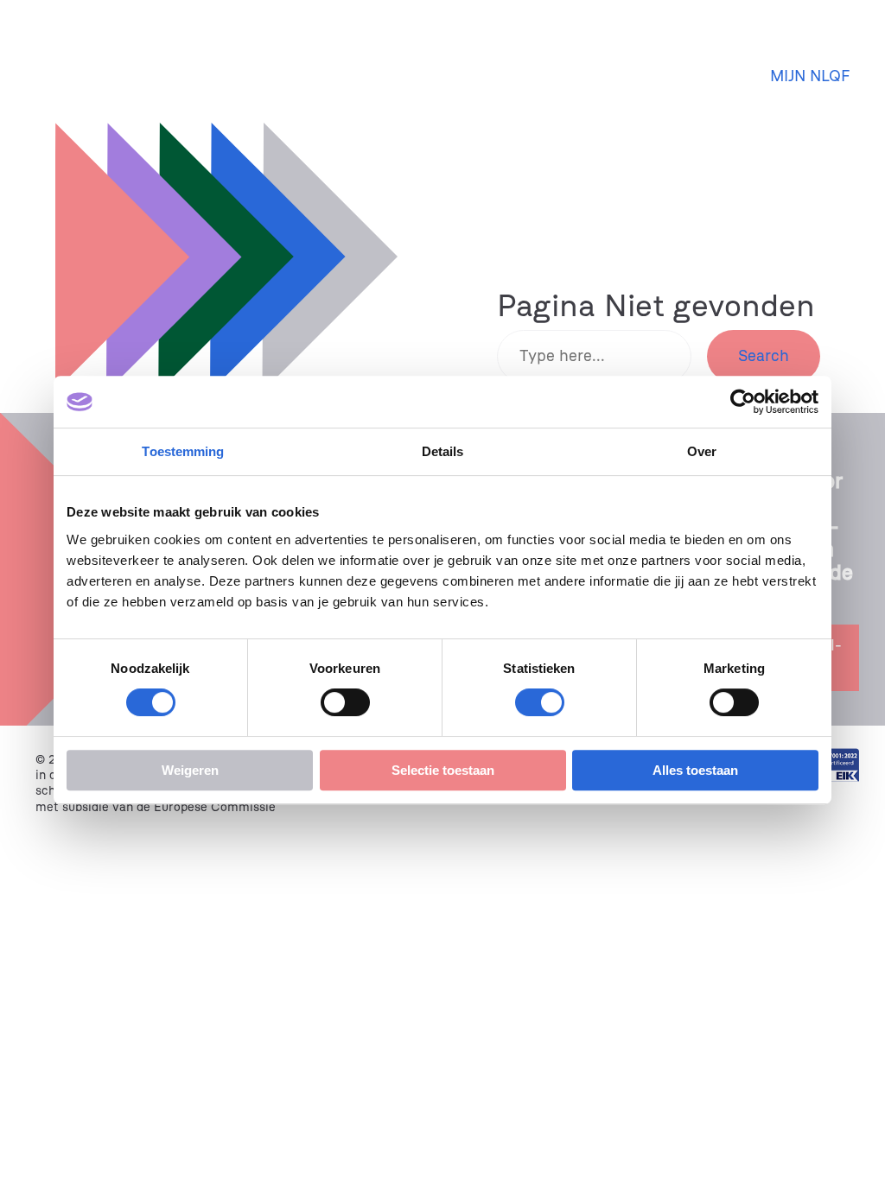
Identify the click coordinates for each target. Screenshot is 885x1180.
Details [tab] (443, 451)
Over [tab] (701, 451)
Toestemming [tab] (183, 451)
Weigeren (190, 770)
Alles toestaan (695, 770)
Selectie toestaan (443, 770)
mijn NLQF (810, 76)
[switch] (345, 702)
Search (763, 355)
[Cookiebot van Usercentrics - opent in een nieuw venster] (742, 402)
